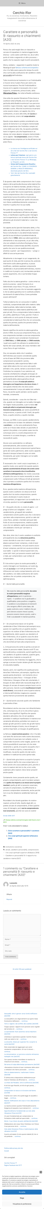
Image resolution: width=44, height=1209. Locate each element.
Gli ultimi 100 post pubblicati (22, 969)
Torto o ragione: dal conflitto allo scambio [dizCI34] (21, 1024)
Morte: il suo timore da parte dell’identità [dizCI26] (21, 1121)
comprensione (33, 850)
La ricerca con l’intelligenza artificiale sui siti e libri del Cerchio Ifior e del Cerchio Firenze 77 (24, 151)
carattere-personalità (19, 850)
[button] (41, 1172)
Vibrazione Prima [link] (10, 93)
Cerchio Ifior (22, 13)
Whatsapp (33, 159)
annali (8, 850)
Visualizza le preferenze (22, 1204)
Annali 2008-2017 (9, 816)
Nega (22, 1198)
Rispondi (9, 899)
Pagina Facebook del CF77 (13, 1165)
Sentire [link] (33, 114)
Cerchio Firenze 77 (10, 1163)
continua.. (25, 1021)
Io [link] (36, 566)
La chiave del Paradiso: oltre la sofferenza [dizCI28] (21, 1082)
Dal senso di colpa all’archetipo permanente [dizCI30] (22, 1064)
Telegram (16, 162)
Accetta (22, 1192)
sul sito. (22, 162)
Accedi (6, 1151)
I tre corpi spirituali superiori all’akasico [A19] (22, 853)
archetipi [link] (12, 569)
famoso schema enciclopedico (27, 68)
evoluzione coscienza (14, 847)
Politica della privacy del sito (13, 1148)
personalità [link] (7, 75)
